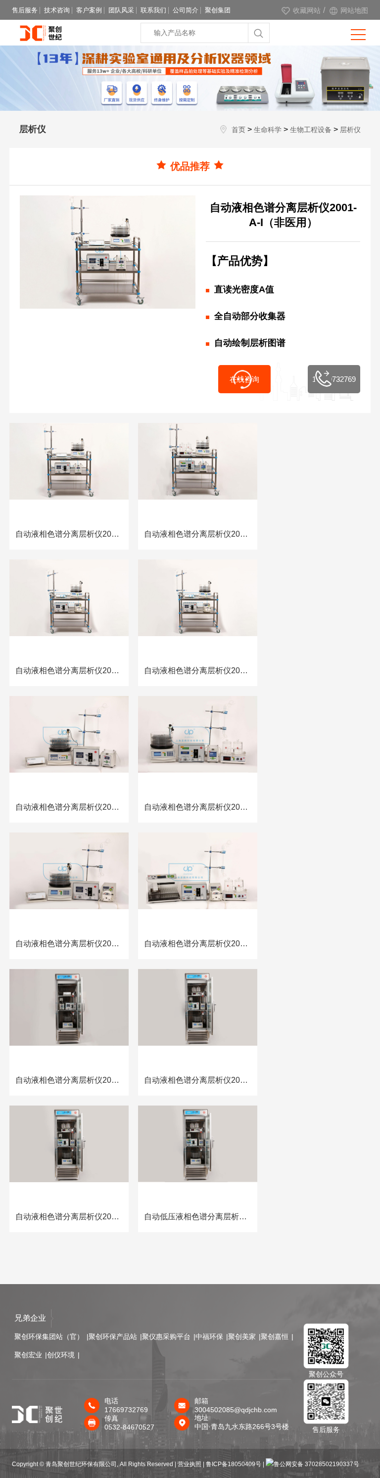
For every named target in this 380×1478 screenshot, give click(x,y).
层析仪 (350, 130)
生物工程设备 (311, 130)
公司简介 (185, 10)
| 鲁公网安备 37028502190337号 (311, 1464)
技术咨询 (57, 10)
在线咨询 (244, 379)
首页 (238, 130)
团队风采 (121, 10)
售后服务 (25, 10)
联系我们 (153, 10)
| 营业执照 (188, 1464)
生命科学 (268, 130)
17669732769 (334, 379)
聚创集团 (218, 10)
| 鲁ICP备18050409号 (233, 1464)
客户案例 (89, 10)
